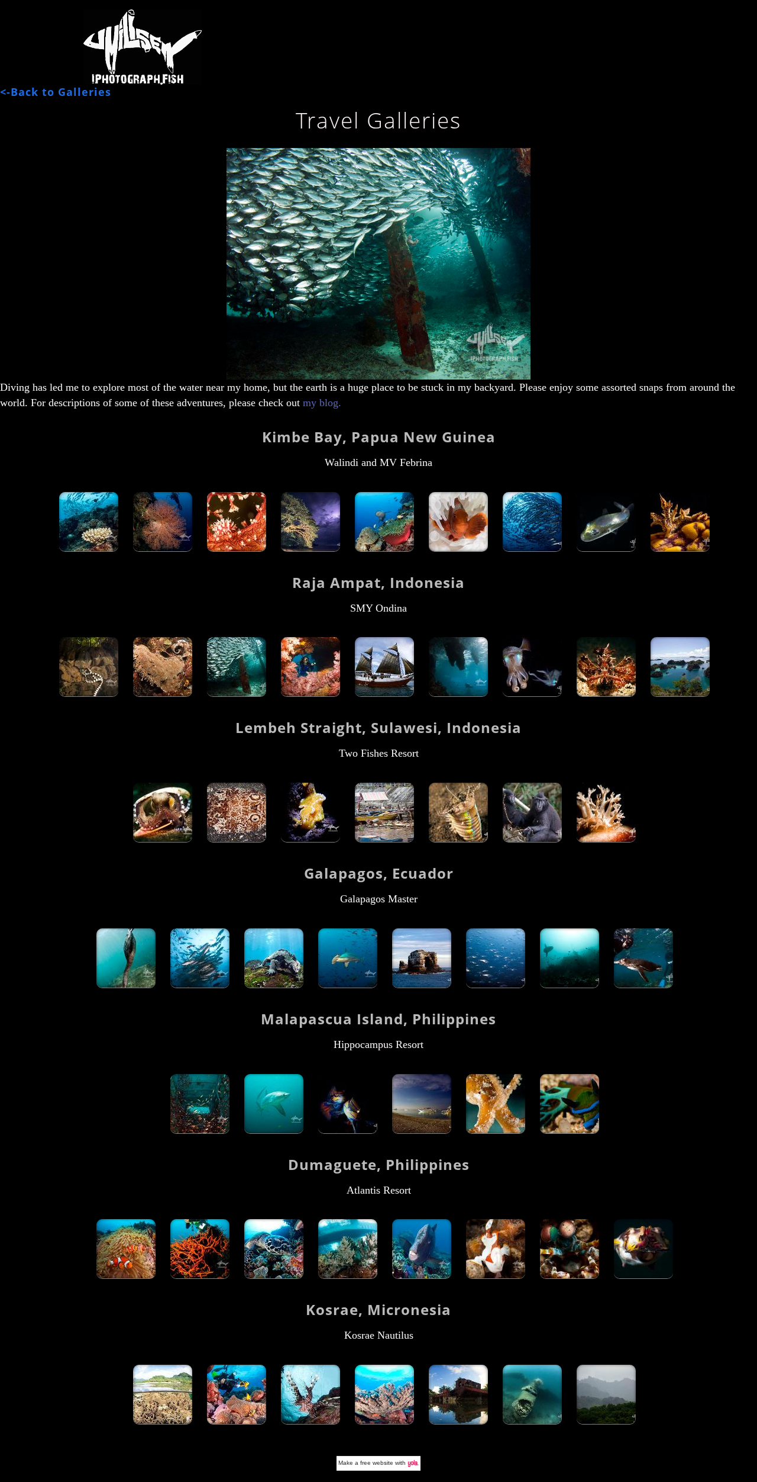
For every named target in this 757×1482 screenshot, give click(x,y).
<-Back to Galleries (55, 92)
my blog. (320, 403)
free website (376, 1463)
